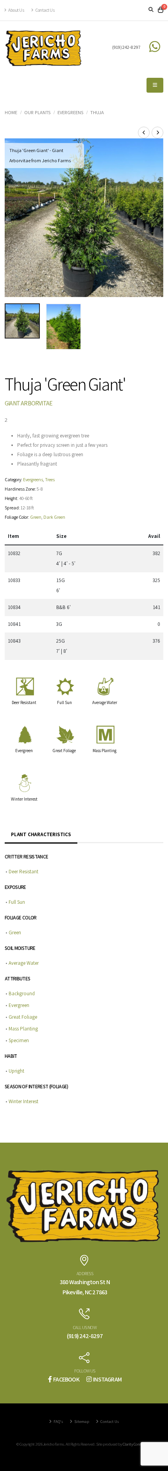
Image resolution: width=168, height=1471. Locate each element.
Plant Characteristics (41, 834)
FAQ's (58, 1421)
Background (22, 993)
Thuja (97, 112)
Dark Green (54, 517)
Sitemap (81, 1421)
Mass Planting (104, 750)
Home (11, 112)
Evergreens (70, 112)
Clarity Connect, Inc (137, 1444)
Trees (50, 479)
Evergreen (24, 750)
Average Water (104, 702)
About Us (16, 10)
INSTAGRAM (107, 1379)
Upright (16, 1071)
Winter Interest (24, 799)
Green (35, 517)
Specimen (19, 1040)
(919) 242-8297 (126, 47)
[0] (160, 10)
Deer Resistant (24, 702)
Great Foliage (64, 750)
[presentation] (14, 218)
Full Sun (64, 702)
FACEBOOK (66, 1379)
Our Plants (37, 112)
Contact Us (45, 10)
